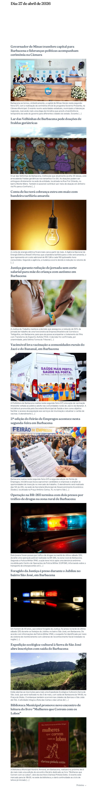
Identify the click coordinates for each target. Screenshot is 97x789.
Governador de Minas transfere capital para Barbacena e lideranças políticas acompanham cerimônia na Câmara (44, 51)
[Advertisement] (48, 25)
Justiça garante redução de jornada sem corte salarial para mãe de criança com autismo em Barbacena (44, 272)
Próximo (81, 785)
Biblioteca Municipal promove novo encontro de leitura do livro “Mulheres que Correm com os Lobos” (46, 709)
